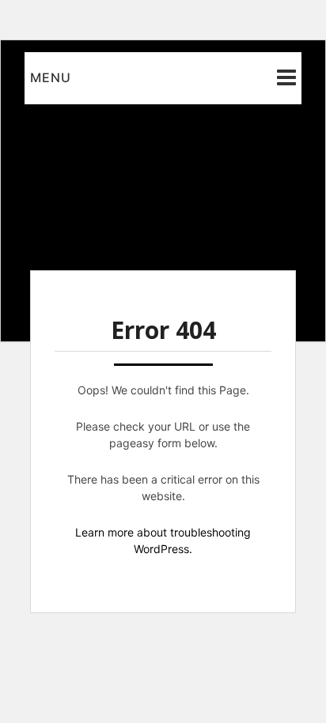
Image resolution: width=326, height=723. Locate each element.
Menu (50, 77)
